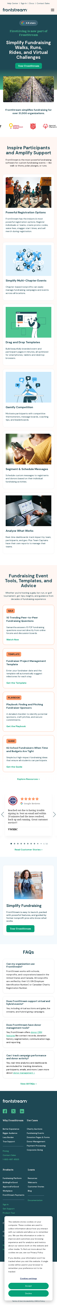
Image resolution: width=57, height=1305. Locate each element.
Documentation (35, 1200)
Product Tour (9, 1213)
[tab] (11, 843)
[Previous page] (2, 814)
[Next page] (54, 814)
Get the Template (16, 682)
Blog (30, 1191)
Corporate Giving (35, 1150)
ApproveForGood (11, 1186)
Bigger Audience (10, 1133)
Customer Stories (36, 1186)
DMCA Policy (40, 1301)
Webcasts (32, 1182)
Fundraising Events (35, 1133)
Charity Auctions (34, 1129)
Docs (31, 3)
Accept (28, 1286)
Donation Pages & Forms (38, 1137)
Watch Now (12, 639)
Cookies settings (28, 1278)
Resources (32, 1178)
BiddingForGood (10, 1182)
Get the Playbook (16, 726)
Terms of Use (17, 1301)
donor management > (24, 1072)
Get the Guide (14, 766)
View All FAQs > (28, 1083)
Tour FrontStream (28, 65)
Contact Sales (9, 1155)
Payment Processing (36, 1145)
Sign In (24, 3)
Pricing (6, 1151)
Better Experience (11, 1129)
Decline (28, 1293)
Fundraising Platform (12, 1178)
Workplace (7, 1191)
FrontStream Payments (13, 1195)
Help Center (12, 3)
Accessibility (29, 1301)
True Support (9, 1141)
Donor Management (36, 1141)
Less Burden (8, 1137)
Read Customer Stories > (28, 849)
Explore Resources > (28, 779)
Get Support (9, 1208)
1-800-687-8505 (11, 1159)
